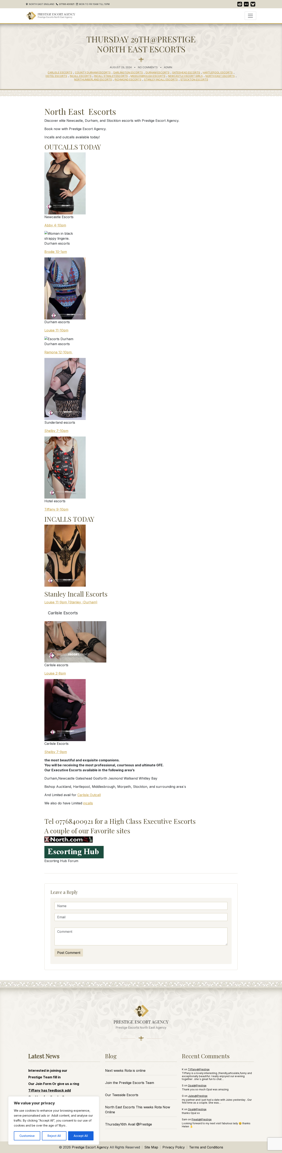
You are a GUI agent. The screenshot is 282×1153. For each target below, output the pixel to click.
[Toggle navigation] (250, 16)
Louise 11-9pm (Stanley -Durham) (70, 602)
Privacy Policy (173, 1147)
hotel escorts (56, 76)
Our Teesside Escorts (121, 1095)
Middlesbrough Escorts (147, 76)
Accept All (81, 1135)
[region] (53, 1120)
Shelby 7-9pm (55, 752)
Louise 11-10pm (56, 330)
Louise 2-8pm (55, 673)
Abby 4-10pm (55, 225)
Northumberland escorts (93, 79)
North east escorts (220, 76)
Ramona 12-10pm (58, 352)
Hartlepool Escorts (218, 72)
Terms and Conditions (206, 1147)
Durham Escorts (157, 72)
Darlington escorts (128, 72)
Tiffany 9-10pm (56, 509)
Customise (27, 1135)
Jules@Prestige (197, 1095)
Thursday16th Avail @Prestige (128, 1124)
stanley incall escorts (161, 79)
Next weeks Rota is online (125, 1070)
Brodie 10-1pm (55, 252)
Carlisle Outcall (89, 795)
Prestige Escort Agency (90, 1147)
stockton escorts (194, 79)
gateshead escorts (186, 72)
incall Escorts (80, 76)
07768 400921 (66, 4)
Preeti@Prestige (202, 1119)
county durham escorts (93, 72)
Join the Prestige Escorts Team (129, 1083)
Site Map (151, 1147)
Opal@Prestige (197, 1085)
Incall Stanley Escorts (111, 76)
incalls (88, 803)
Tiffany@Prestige (199, 1069)
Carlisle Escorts (60, 72)
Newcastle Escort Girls (185, 76)
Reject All (54, 1135)
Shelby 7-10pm (56, 431)
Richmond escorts (128, 79)
